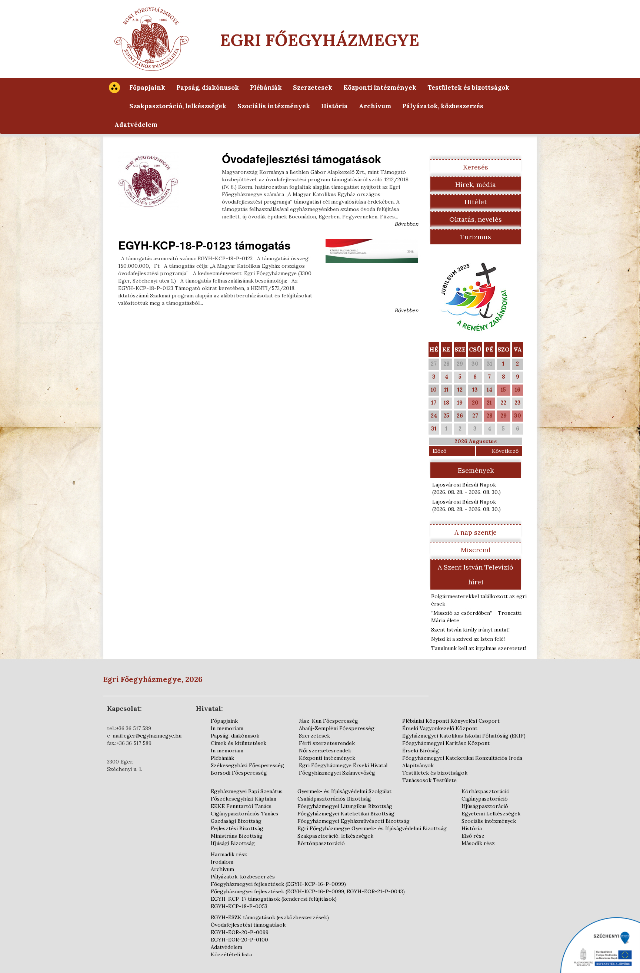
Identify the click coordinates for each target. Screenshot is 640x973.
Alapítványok (418, 765)
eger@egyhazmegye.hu (152, 735)
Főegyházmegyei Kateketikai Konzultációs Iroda (462, 758)
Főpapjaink (147, 87)
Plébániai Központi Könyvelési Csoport (451, 721)
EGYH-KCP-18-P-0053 (239, 906)
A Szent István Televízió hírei (475, 574)
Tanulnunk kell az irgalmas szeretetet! (478, 648)
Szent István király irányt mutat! (470, 629)
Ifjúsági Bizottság (233, 843)
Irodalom (222, 861)
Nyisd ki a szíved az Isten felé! (468, 639)
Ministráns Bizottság (237, 835)
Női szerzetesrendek (325, 750)
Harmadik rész (229, 854)
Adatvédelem (135, 125)
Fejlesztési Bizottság (237, 828)
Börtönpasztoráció (321, 843)
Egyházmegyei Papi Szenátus (247, 791)
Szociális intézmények (273, 106)
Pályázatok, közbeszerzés (442, 106)
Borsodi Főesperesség (239, 772)
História (334, 106)
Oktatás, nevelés (475, 219)
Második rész (478, 843)
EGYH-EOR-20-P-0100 (239, 939)
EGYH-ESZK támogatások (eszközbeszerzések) (270, 917)
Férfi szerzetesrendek (327, 743)
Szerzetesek (312, 87)
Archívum (375, 106)
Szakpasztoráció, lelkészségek (177, 106)
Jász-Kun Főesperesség (328, 721)
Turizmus (475, 236)
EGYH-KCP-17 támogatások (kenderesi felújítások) (274, 899)
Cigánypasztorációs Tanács (244, 813)
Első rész (472, 835)
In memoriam (227, 728)
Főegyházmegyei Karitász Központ (446, 743)
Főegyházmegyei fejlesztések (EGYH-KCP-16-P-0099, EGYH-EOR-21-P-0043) (308, 891)
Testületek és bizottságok (468, 87)
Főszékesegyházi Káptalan (243, 798)
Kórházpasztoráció (485, 791)
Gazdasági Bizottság (236, 821)
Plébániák (266, 87)
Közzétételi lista (231, 954)
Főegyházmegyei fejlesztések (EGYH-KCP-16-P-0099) (278, 884)
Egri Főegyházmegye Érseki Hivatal (343, 765)
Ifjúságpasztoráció (484, 806)
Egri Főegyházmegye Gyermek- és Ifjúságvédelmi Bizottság (372, 828)
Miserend (476, 549)
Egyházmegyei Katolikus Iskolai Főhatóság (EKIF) (464, 735)
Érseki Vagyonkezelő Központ (439, 728)
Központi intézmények (379, 87)
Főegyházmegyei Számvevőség (337, 772)
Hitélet (475, 202)
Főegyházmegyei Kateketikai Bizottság (345, 813)
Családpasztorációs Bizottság (334, 798)
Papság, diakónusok (207, 87)
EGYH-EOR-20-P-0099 (240, 932)
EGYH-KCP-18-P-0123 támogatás (204, 245)
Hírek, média (475, 184)
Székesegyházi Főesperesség (247, 765)
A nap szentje (475, 532)
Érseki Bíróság (420, 750)
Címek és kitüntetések (238, 743)
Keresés (475, 167)
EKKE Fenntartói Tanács (241, 806)
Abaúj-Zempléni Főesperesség (336, 728)
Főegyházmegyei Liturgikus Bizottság (344, 806)
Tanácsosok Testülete (429, 780)
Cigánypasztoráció (484, 798)
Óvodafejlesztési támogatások (301, 158)
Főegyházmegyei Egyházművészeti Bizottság (353, 821)
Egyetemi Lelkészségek (490, 813)
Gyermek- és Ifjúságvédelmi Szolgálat (344, 791)
